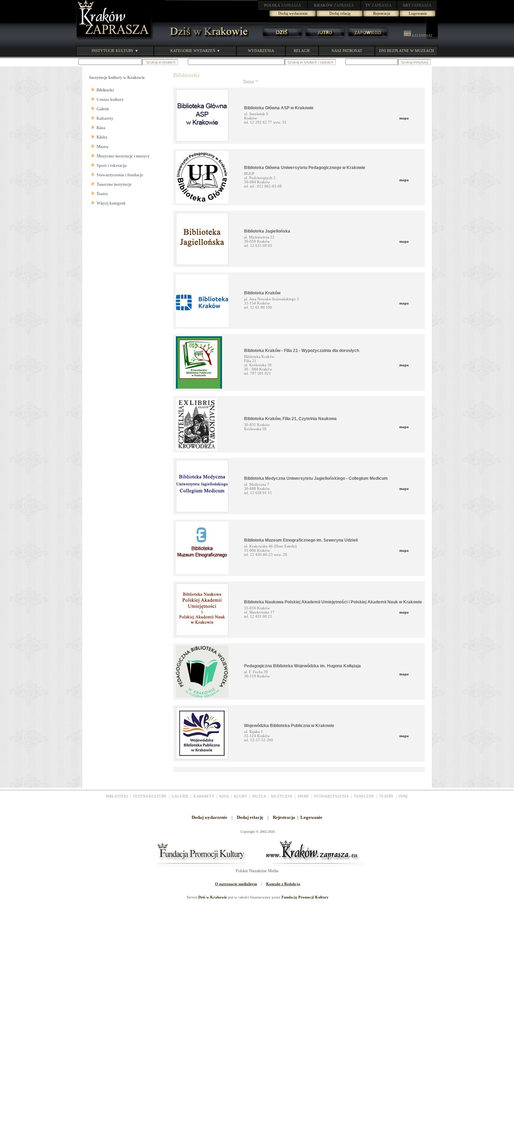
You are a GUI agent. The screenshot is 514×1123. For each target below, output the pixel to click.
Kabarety (105, 118)
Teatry (102, 193)
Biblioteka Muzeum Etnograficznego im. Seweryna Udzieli (301, 540)
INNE (403, 796)
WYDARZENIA (261, 51)
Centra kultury (110, 99)
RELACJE (302, 51)
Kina (101, 127)
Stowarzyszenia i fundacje (120, 175)
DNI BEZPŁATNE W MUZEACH (406, 51)
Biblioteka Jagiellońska (267, 231)
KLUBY (240, 796)
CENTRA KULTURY (150, 796)
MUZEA (259, 796)
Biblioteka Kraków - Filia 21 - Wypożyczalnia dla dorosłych (301, 350)
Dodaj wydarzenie (293, 13)
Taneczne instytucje (114, 184)
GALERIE (180, 796)
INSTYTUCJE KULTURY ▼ (115, 51)
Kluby (102, 137)
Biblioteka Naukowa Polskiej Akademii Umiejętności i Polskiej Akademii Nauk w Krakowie (333, 602)
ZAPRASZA (282, 5)
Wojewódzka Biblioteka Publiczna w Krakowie (289, 725)
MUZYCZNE (282, 796)
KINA (224, 796)
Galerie (103, 109)
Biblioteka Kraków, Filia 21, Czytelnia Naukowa (290, 418)
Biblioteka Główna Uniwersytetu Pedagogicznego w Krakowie (304, 167)
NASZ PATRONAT (346, 51)
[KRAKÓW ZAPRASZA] (114, 38)
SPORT (303, 796)
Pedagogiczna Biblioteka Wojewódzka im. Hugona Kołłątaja (302, 665)
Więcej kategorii (111, 203)
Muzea (102, 146)
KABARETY (203, 796)
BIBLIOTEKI (117, 796)
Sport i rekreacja (112, 165)
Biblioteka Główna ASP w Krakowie (279, 107)
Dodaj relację (340, 13)
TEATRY (386, 796)
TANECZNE (364, 796)
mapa (404, 118)
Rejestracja (381, 13)
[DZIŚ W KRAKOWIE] (207, 38)
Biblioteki (105, 90)
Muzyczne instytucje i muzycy (123, 156)
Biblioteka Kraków (262, 293)
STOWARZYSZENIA (331, 796)
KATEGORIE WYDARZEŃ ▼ (195, 51)
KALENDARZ (422, 35)
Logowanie (418, 13)
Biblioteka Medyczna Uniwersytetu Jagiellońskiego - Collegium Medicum (316, 478)
